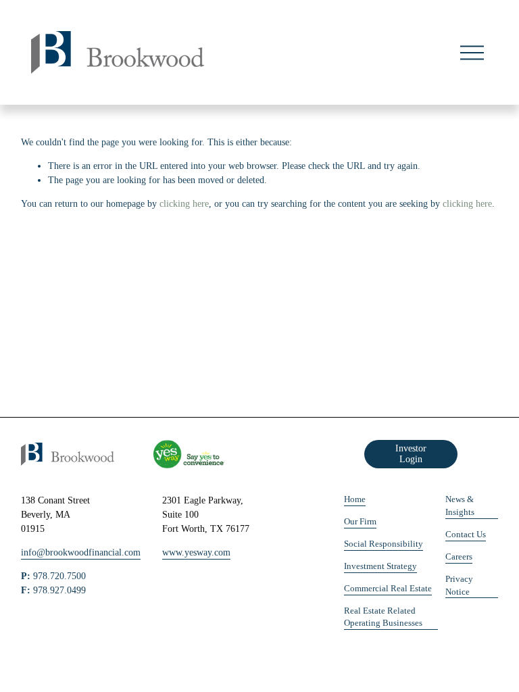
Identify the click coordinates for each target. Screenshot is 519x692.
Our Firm (360, 521)
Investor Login (410, 453)
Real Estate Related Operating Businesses (383, 617)
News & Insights (459, 506)
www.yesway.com (196, 552)
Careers (458, 557)
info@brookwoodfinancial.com (81, 552)
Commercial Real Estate (388, 588)
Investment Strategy (380, 566)
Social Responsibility (383, 544)
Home (355, 499)
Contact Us (465, 534)
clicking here (184, 204)
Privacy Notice (459, 585)
